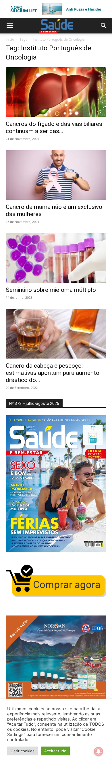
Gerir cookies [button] (22, 751)
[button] (10, 25)
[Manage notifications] (98, 751)
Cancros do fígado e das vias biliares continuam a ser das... (54, 127)
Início (10, 39)
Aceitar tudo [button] (55, 751)
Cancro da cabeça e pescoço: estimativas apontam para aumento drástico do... (52, 372)
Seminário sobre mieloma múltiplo (51, 289)
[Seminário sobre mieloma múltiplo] (56, 258)
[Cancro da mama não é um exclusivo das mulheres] (56, 175)
